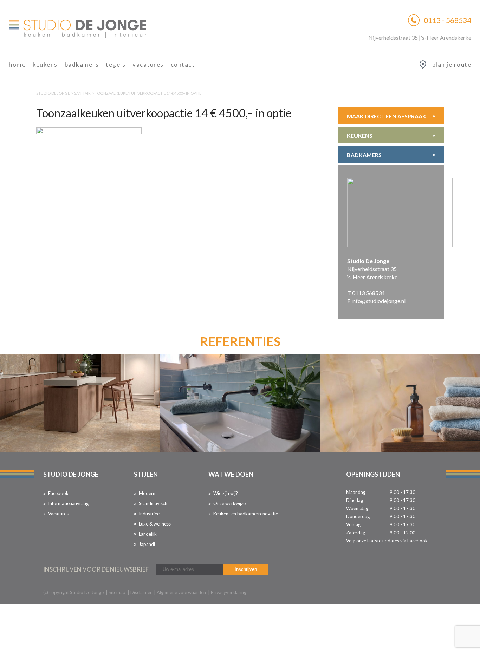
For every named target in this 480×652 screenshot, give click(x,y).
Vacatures (148, 64)
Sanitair (82, 93)
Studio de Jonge (53, 93)
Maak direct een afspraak (391, 115)
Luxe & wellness (155, 524)
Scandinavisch (153, 503)
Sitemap (117, 592)
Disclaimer (141, 592)
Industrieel (150, 513)
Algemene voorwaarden (181, 592)
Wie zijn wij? (225, 493)
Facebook (58, 493)
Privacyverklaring (228, 592)
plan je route (452, 64)
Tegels (115, 64)
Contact (183, 64)
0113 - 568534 (447, 20)
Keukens (45, 64)
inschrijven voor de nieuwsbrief (96, 569)
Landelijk (148, 534)
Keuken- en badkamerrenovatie (245, 513)
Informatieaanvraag (68, 503)
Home (17, 64)
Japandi (147, 544)
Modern (147, 493)
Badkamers (82, 64)
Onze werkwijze (229, 503)
